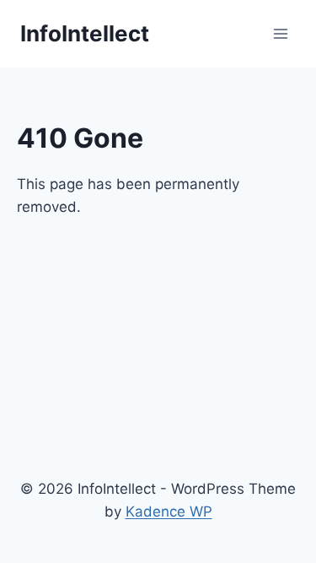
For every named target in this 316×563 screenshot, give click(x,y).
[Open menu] (280, 33)
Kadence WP (169, 511)
